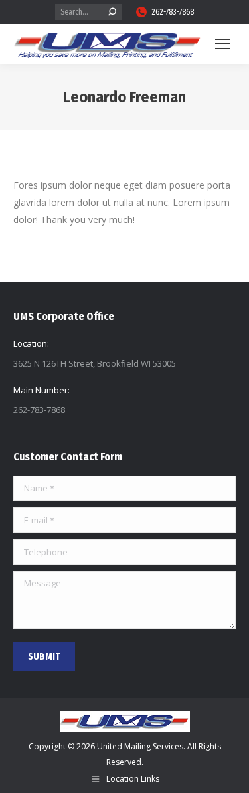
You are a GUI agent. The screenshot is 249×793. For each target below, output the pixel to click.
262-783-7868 (172, 12)
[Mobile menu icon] (222, 44)
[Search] (112, 12)
